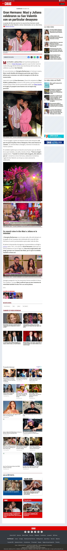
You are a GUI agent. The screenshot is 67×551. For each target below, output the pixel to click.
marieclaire (32, 479)
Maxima (58, 538)
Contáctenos (27, 542)
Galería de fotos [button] (9, 26)
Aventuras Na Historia (29, 538)
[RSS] (38, 532)
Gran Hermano (7, 306)
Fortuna (31, 535)
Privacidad (34, 542)
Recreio (53, 538)
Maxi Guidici (38, 84)
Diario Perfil (13, 535)
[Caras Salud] (54, 137)
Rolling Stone (39, 538)
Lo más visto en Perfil (52, 80)
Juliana (5, 246)
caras (12, 500)
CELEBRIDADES (19, 8)
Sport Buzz (47, 538)
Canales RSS (10, 542)
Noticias (19, 535)
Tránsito (57, 542)
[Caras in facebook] (29, 532)
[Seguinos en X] (32, 532)
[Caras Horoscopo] (54, 143)
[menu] (3, 4)
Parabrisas (43, 535)
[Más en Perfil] (10, 475)
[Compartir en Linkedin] (38, 57)
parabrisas (32, 500)
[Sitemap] (42, 532)
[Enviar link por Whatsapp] (35, 57)
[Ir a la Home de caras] (8, 4)
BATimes (55, 535)
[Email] (41, 57)
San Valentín (25, 306)
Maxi (14, 306)
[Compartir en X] (32, 57)
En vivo (62, 3)
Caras (16, 538)
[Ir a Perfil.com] (62, 1)
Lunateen (49, 535)
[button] (22, 41)
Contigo (21, 538)
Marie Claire (25, 535)
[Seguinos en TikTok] (35, 532)
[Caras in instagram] (25, 532)
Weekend (37, 535)
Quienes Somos (19, 542)
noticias (12, 479)
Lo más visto (49, 27)
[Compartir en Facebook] (29, 57)
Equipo (39, 542)
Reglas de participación (48, 542)
